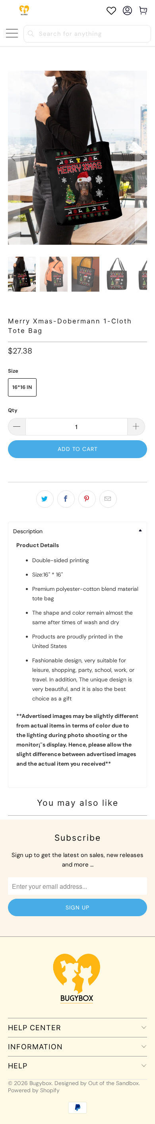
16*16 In (22, 387)
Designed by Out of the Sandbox (96, 1083)
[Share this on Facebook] (66, 499)
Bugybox (40, 1083)
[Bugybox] (25, 10)
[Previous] (14, 158)
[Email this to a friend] (108, 499)
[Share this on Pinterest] (87, 499)
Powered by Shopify (34, 1090)
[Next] (141, 158)
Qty (12, 410)
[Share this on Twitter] (45, 499)
